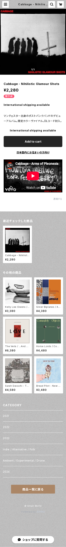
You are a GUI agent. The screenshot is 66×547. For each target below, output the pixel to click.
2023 (6, 438)
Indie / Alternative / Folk (19, 449)
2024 (6, 471)
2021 (6, 415)
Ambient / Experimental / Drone (24, 460)
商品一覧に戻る (33, 489)
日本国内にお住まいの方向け (33, 152)
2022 (6, 427)
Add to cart (33, 141)
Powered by (29, 511)
